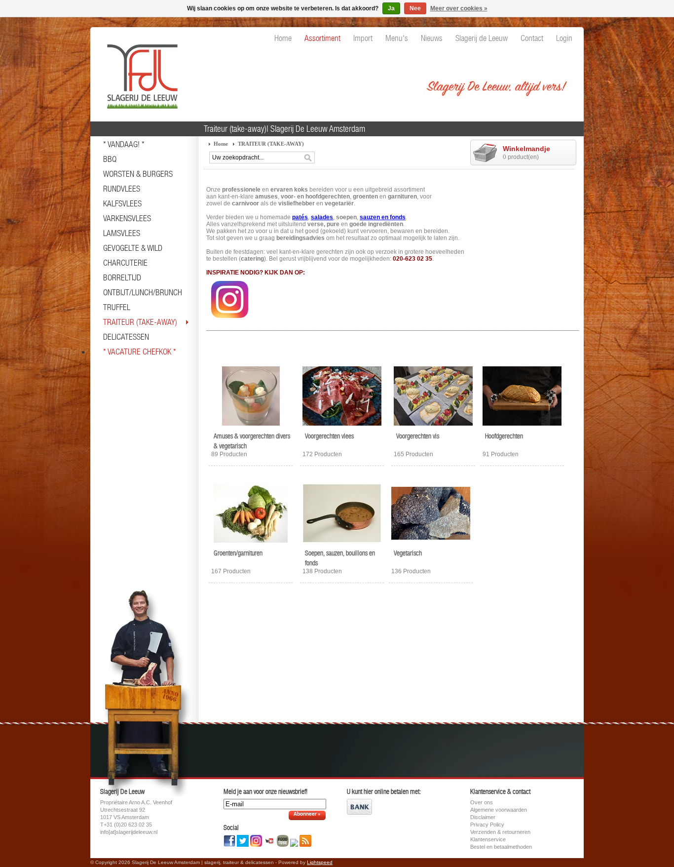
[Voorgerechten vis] (433, 426)
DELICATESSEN (126, 337)
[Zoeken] (308, 158)
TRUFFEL (116, 307)
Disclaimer (482, 817)
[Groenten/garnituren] (251, 543)
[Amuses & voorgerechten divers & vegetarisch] (251, 426)
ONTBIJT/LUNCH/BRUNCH (142, 292)
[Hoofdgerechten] (522, 426)
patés (300, 217)
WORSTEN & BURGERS (138, 174)
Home (221, 144)
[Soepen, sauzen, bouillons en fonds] (342, 543)
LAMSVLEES (121, 233)
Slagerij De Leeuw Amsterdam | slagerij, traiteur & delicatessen (139, 71)
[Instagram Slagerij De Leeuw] (229, 320)
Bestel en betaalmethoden (501, 847)
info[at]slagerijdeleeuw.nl (128, 832)
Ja (391, 8)
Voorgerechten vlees (329, 436)
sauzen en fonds (383, 217)
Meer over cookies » (458, 8)
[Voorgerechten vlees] (342, 426)
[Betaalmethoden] (359, 813)
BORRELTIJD (122, 277)
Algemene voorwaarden (498, 810)
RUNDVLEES (121, 189)
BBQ (109, 159)
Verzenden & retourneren (500, 832)
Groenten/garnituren (238, 553)
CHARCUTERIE (125, 263)
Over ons (481, 802)
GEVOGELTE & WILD (132, 248)
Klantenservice (488, 839)
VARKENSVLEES (127, 218)
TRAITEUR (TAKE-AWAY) (140, 322)
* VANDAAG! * (124, 144)
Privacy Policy (487, 825)
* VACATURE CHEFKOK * (139, 351)
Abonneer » (307, 814)
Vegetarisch (408, 553)
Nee (415, 8)
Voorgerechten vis (417, 436)
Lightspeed (320, 862)
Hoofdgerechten (504, 436)
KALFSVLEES (122, 203)
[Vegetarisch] (431, 543)
